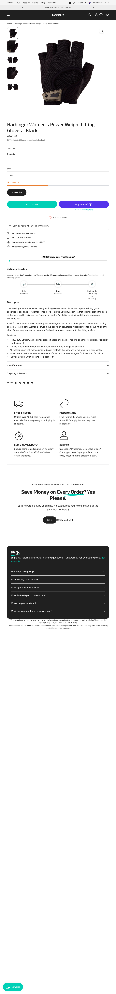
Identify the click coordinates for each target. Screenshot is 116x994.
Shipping (22, 140)
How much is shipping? (22, 571)
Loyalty (35, 3)
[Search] (90, 15)
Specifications (14, 365)
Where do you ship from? (23, 603)
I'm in (49, 520)
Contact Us (52, 3)
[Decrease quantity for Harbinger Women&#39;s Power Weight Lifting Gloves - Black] (9, 160)
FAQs (18, 3)
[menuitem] (11, 2)
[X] (20, 382)
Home (9, 23)
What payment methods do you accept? (31, 611)
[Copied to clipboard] (32, 382)
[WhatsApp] (28, 382)
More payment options (84, 210)
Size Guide (16, 192)
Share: (10, 383)
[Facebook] (70, 3)
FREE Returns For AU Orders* (58, 7)
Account (26, 3)
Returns (10, 3)
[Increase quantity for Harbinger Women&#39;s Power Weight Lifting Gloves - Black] (19, 160)
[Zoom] (101, 31)
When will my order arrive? (24, 579)
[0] (106, 15)
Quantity (11, 154)
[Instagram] (73, 3)
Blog (43, 3)
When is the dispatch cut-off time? (28, 595)
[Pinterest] (24, 382)
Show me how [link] (64, 520)
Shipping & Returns (17, 373)
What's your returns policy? (25, 587)
